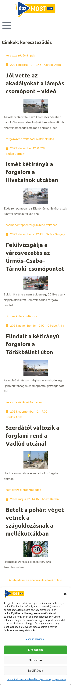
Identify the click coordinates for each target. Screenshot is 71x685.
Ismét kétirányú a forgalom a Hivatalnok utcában (32, 172)
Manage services (35, 639)
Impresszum (59, 679)
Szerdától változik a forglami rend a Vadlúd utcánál (32, 435)
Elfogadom (35, 650)
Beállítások (35, 670)
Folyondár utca (28, 316)
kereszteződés (16, 55)
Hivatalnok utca (44, 139)
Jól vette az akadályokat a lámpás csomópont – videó (35, 83)
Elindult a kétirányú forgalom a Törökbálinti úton (32, 344)
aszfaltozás (13, 490)
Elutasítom (36, 660)
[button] (65, 594)
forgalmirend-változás (20, 139)
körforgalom (34, 402)
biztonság (12, 316)
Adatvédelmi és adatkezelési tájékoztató (29, 679)
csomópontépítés (17, 225)
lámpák (30, 55)
